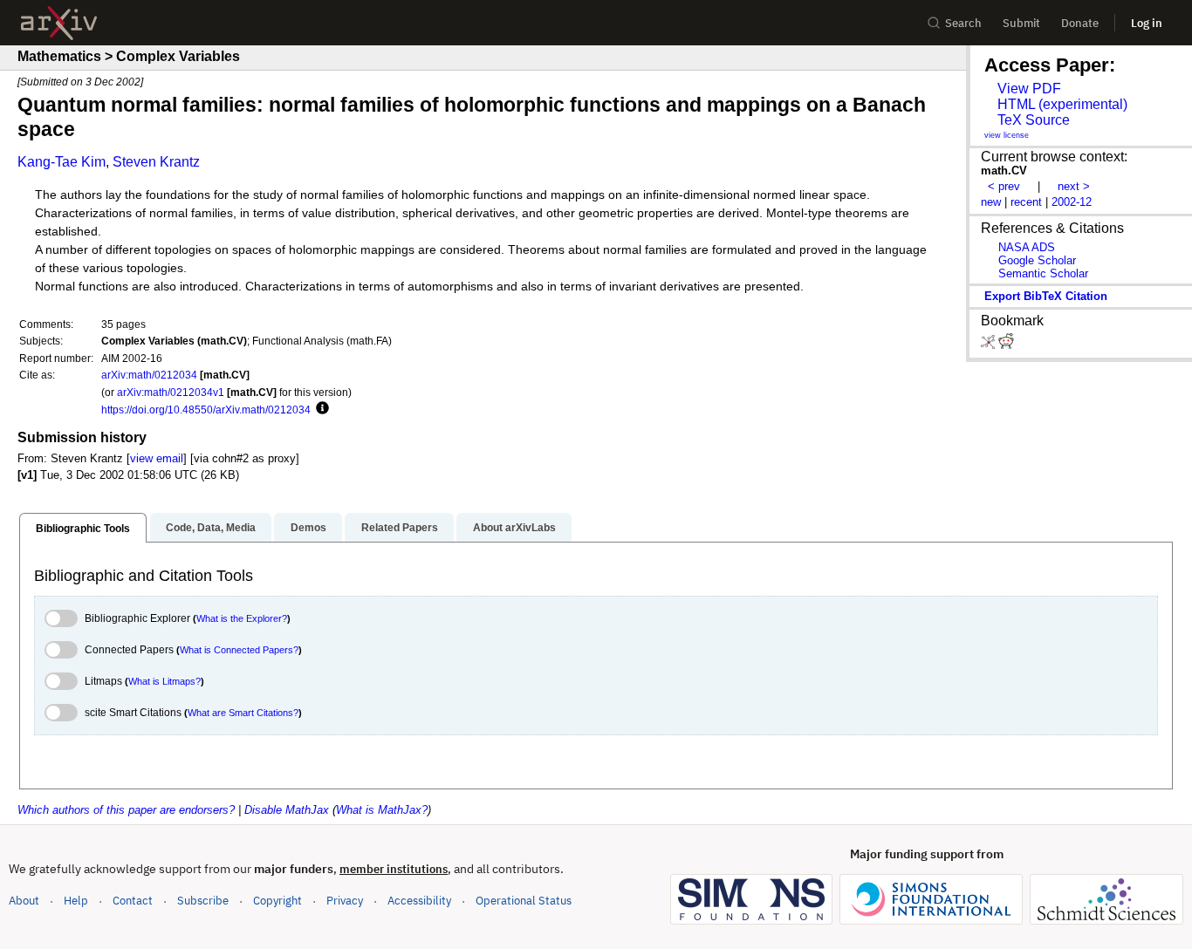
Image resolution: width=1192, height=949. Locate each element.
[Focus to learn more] (320, 409)
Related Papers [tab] (399, 528)
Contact (133, 900)
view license (1006, 135)
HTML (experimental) (1062, 104)
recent (1026, 201)
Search (963, 23)
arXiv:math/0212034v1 (170, 392)
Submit (1021, 23)
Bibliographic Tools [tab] (83, 528)
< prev (1004, 186)
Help (76, 900)
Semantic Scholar (1043, 273)
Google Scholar (1037, 260)
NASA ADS (1026, 247)
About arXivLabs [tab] (514, 528)
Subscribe (203, 900)
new (991, 201)
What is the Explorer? (241, 618)
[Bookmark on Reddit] (1006, 345)
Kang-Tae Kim (61, 161)
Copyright (277, 900)
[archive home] (59, 23)
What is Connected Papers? (239, 650)
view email (156, 458)
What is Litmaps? (164, 681)
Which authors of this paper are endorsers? (126, 809)
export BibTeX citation (1045, 296)
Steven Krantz (156, 161)
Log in (1146, 23)
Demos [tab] (308, 528)
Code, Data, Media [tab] (211, 528)
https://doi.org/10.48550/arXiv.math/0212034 (206, 409)
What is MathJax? (382, 809)
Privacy (344, 900)
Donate (1080, 23)
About (24, 900)
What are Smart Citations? (243, 712)
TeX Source (1033, 120)
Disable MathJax (286, 809)
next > (1074, 186)
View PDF (1029, 88)
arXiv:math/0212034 (149, 374)
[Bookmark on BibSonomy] (989, 345)
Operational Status (524, 900)
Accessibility (419, 900)
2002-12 (1072, 201)
